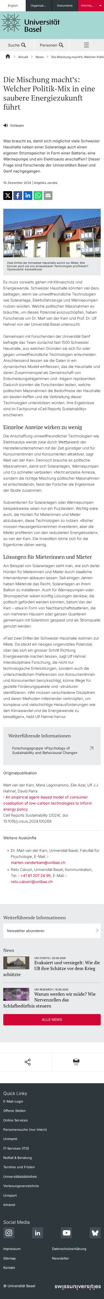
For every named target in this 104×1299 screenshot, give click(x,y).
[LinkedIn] (37, 1233)
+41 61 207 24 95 (35, 875)
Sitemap (9, 1258)
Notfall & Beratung (17, 1158)
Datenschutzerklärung (69, 1249)
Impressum (11, 1249)
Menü (86, 45)
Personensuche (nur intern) (25, 1129)
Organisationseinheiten (41, 5)
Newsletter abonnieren (25, 931)
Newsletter (60, 1258)
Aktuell (23, 57)
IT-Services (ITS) (16, 1148)
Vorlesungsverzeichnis (21, 1186)
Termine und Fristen (19, 1167)
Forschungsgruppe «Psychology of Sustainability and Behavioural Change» (44, 750)
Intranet (9, 1205)
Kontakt (9, 1268)
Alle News (52, 1019)
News (40, 57)
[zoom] (52, 232)
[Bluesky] (95, 1233)
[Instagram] (8, 1233)
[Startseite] (8, 57)
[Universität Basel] (31, 23)
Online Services (15, 1120)
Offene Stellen (14, 1111)
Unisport (10, 1195)
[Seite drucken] (76, 1062)
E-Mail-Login (13, 1101)
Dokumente (64, 5)
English (13, 5)
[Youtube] (66, 1233)
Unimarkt (10, 1139)
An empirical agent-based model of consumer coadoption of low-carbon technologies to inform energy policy (47, 803)
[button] (7, 195)
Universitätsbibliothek (20, 1177)
